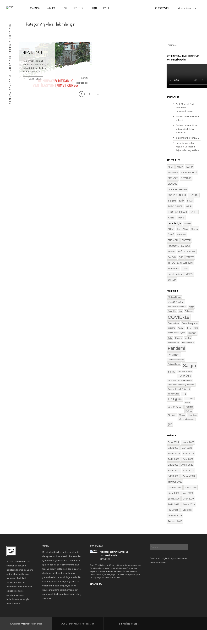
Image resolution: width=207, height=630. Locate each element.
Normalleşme (188, 342)
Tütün (185, 268)
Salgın (189, 365)
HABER (193, 212)
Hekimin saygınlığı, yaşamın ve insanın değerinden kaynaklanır (188, 146)
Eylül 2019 (187, 510)
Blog (64, 8)
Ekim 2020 (188, 470)
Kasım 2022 (174, 453)
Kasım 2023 (188, 442)
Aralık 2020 (187, 465)
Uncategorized (175, 274)
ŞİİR (181, 257)
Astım (191, 307)
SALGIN (172, 257)
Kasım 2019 (188, 504)
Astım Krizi (172, 311)
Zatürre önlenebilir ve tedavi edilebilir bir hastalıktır (186, 129)
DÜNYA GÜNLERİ (177, 195)
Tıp (184, 393)
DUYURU (84, 78)
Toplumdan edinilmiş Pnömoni (181, 385)
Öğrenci (182, 415)
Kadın (170, 338)
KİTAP (171, 229)
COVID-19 (186, 178)
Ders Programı (190, 323)
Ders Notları (173, 323)
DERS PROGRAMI (177, 189)
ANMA (180, 167)
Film (189, 328)
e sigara (171, 328)
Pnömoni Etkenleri (176, 360)
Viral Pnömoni (175, 407)
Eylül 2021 (173, 465)
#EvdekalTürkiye (174, 297)
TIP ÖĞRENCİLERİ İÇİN (180, 263)
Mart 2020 (187, 493)
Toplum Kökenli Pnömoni (179, 389)
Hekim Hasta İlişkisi (176, 333)
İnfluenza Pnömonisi (186, 419)
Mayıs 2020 (190, 487)
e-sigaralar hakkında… (187, 137)
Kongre (178, 338)
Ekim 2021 (187, 459)
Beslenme (173, 172)
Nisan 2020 (173, 493)
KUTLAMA (182, 229)
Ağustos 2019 (175, 515)
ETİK (181, 200)
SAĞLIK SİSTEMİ (187, 251)
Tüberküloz (173, 268)
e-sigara (172, 200)
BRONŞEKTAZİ (189, 172)
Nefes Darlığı (173, 342)
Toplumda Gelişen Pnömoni (180, 380)
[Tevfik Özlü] (10, 7)
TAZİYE (190, 257)
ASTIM (189, 167)
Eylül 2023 (173, 448)
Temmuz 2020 (175, 481)
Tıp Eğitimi (175, 399)
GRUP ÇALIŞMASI (177, 212)
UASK (187, 403)
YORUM (172, 279)
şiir (170, 424)
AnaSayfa (25, 623)
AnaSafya (35, 8)
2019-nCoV (176, 301)
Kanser (187, 223)
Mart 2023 (186, 448)
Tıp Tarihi (189, 398)
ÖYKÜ (171, 234)
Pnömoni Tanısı (174, 364)
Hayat (181, 217)
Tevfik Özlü (184, 375)
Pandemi (181, 234)
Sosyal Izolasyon (185, 371)
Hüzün (192, 333)
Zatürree (188, 411)
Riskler (171, 251)
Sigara (171, 371)
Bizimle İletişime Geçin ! (129, 623)
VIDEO (189, 274)
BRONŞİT (173, 178)
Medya (194, 229)
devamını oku (96, 584)
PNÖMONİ (173, 240)
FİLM (190, 200)
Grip (196, 328)
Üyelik (106, 8)
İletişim (93, 8)
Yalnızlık (189, 407)
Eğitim (181, 328)
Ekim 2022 (188, 453)
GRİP (189, 206)
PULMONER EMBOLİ (179, 246)
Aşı (180, 311)
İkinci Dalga (192, 415)
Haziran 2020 (174, 487)
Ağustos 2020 (188, 476)
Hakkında (50, 8)
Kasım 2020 (174, 470)
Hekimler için (82, 83)
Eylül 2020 (173, 476)
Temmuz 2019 (175, 521)
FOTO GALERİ (175, 206)
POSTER (186, 240)
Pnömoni (174, 354)
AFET (171, 167)
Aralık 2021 (173, 459)
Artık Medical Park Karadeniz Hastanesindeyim (185, 107)
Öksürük (172, 415)
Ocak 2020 (188, 498)
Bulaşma (189, 311)
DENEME (172, 183)
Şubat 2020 (174, 498)
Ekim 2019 (173, 510)
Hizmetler (78, 8)
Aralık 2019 (173, 504)
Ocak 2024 (173, 442)
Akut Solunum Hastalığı (177, 307)
